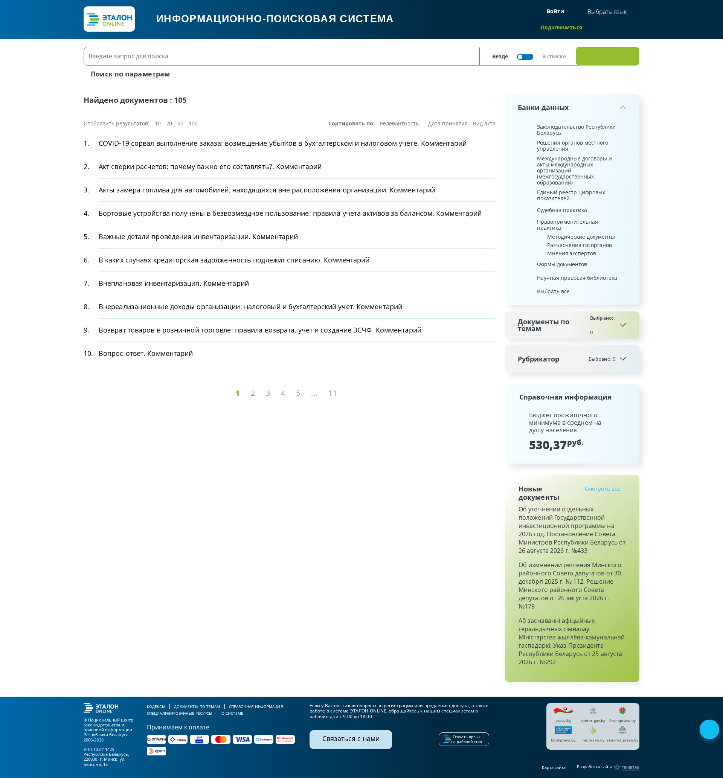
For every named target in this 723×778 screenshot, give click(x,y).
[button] (517, 431)
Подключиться (561, 27)
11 (332, 393)
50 (180, 123)
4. (86, 213)
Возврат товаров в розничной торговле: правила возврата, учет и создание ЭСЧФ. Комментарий (260, 329)
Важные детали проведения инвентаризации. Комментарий (198, 236)
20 (169, 123)
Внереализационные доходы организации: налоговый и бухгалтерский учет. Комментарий (250, 306)
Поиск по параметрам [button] (129, 73)
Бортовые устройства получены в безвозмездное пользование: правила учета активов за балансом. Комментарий (290, 213)
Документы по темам (565, 325)
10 (158, 123)
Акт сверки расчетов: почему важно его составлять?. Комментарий (210, 166)
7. (86, 283)
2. (86, 166)
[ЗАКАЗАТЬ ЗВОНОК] (710, 730)
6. (86, 259)
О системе (232, 713)
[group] (572, 431)
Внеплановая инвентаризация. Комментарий (174, 283)
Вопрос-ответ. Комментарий (146, 353)
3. (86, 189)
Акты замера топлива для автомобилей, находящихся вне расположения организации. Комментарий (267, 189)
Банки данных (543, 107)
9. (86, 329)
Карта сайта (554, 767)
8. (86, 306)
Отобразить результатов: (116, 124)
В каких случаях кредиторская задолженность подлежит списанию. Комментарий (234, 259)
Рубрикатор (566, 358)
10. (88, 353)
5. (86, 236)
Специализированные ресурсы (180, 713)
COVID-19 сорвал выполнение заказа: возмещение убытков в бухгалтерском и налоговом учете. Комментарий (283, 143)
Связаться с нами (351, 738)
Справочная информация (256, 706)
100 (193, 123)
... (314, 393)
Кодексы (156, 706)
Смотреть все (602, 488)
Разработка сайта (595, 767)
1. (86, 143)
